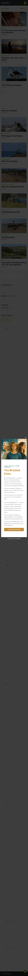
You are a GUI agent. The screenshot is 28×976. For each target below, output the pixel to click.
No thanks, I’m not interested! (14, 538)
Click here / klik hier (14, 529)
